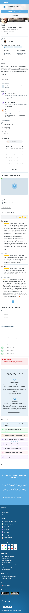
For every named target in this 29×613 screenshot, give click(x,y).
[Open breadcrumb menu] (5, 464)
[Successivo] (19, 301)
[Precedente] (10, 301)
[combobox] (14, 141)
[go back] (1, 2)
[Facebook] (2, 601)
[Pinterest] (9, 601)
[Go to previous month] (20, 146)
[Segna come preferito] (27, 2)
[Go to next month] (22, 146)
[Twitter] (5, 601)
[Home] (1, 464)
